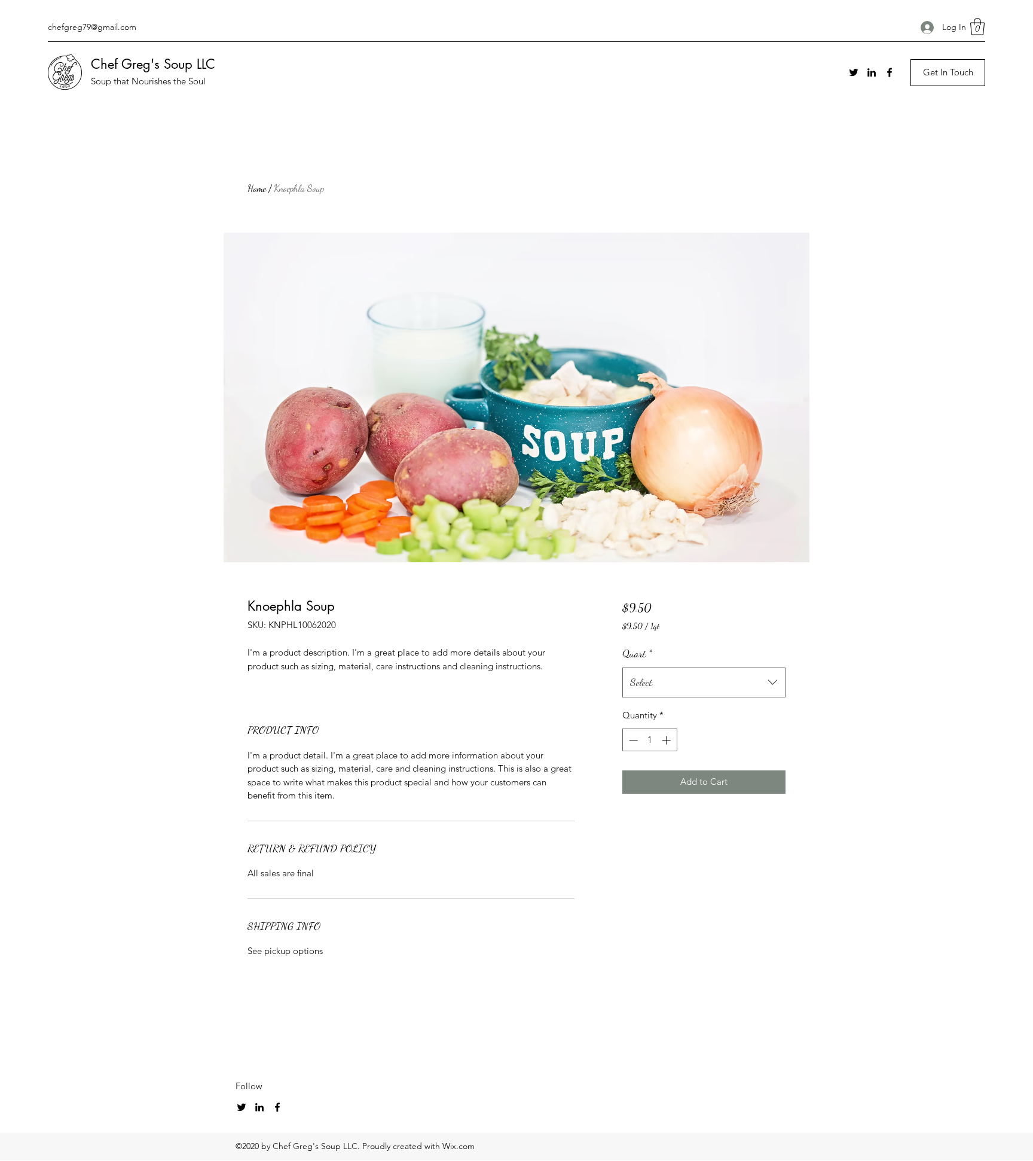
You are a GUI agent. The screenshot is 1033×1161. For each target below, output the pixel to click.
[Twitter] (854, 72)
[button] (977, 26)
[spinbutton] (649, 740)
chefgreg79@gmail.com (92, 27)
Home (256, 188)
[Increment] (667, 740)
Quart (637, 653)
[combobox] (704, 682)
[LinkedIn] (872, 72)
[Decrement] (632, 740)
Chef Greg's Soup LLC (153, 64)
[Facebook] (890, 72)
